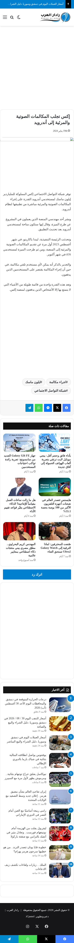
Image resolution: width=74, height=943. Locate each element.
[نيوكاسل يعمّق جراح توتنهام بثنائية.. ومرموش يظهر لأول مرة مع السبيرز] (60, 779)
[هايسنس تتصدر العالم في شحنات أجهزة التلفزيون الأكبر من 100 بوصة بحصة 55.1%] (55, 487)
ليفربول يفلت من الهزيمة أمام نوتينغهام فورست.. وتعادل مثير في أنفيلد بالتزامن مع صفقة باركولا (26, 832)
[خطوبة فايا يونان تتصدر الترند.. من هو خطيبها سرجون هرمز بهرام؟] (60, 852)
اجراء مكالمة (57, 382)
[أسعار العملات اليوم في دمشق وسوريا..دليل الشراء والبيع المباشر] (60, 742)
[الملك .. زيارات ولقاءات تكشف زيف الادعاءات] (60, 870)
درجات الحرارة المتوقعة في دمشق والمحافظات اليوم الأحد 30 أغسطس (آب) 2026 (25, 703)
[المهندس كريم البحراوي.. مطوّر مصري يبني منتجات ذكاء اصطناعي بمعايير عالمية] (19, 531)
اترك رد (37, 574)
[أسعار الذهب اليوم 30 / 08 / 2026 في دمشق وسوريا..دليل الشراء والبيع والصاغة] (60, 723)
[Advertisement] (37, 67)
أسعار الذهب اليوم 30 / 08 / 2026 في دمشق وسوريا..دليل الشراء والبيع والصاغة (25, 722)
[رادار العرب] (55, 17)
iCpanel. (30, 916)
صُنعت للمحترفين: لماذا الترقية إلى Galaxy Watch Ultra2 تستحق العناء (56, 548)
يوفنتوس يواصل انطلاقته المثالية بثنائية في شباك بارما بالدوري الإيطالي (27, 759)
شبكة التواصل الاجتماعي (50, 390)
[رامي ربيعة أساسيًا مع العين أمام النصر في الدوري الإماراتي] (60, 816)
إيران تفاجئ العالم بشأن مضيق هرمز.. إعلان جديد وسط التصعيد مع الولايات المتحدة (26, 795)
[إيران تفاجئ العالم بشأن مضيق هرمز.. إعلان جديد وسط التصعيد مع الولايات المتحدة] (60, 797)
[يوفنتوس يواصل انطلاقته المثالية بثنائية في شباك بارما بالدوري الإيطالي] (60, 760)
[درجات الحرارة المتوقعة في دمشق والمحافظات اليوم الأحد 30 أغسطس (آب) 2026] (60, 704)
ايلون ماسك (32, 382)
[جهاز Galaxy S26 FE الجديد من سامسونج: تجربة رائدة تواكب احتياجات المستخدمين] (19, 443)
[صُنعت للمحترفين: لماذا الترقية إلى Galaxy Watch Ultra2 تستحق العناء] (55, 531)
